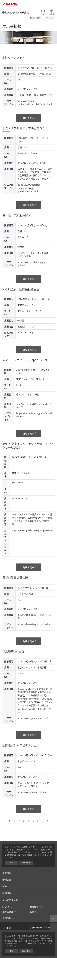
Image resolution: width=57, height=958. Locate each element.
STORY (5, 906)
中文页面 (49, 17)
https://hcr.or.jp (25, 332)
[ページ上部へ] (53, 918)
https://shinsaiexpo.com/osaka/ (34, 624)
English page (35, 17)
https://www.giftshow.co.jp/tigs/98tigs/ (32, 530)
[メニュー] (53, 926)
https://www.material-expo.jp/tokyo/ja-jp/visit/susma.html (29, 188)
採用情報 (6, 917)
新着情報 (34, 906)
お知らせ (34, 912)
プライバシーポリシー (40, 927)
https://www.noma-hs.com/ (31, 791)
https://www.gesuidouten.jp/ (32, 717)
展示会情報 (7, 912)
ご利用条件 (7, 927)
